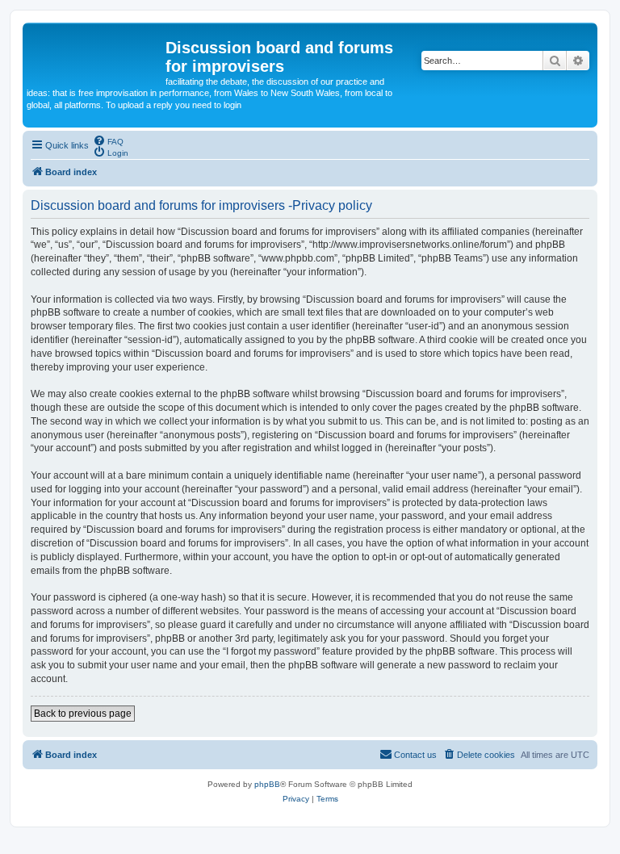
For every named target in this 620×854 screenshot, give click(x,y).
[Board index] (96, 52)
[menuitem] (108, 140)
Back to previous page (83, 713)
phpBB (267, 784)
